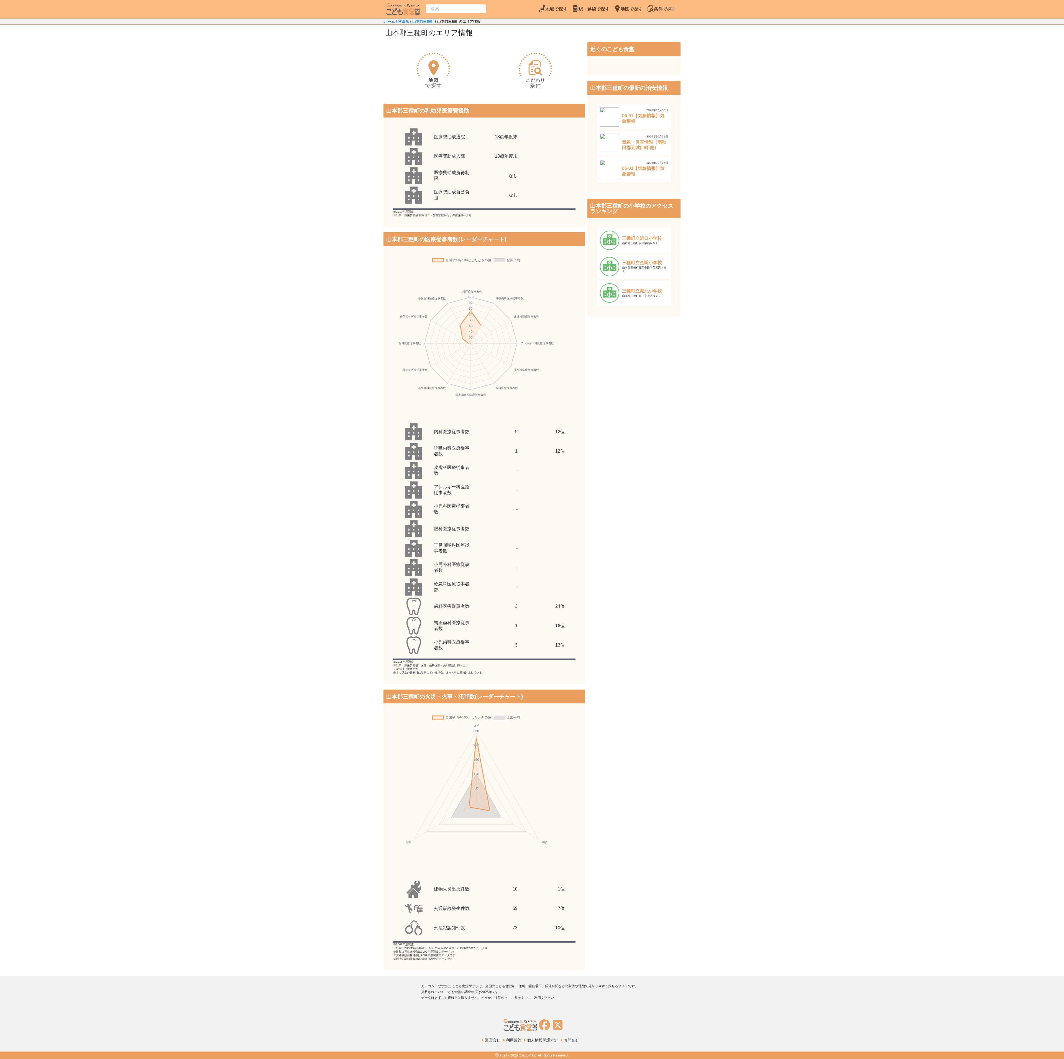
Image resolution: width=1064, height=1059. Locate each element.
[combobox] (456, 8)
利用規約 (513, 1040)
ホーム (389, 21)
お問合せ (571, 1040)
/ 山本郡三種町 (421, 21)
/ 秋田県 (402, 21)
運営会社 (492, 1040)
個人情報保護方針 (542, 1040)
